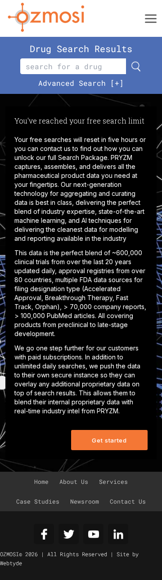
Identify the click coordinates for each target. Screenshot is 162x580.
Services (113, 482)
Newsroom (84, 501)
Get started (109, 440)
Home (41, 482)
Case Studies (37, 501)
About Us (73, 482)
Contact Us (128, 501)
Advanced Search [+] (81, 83)
